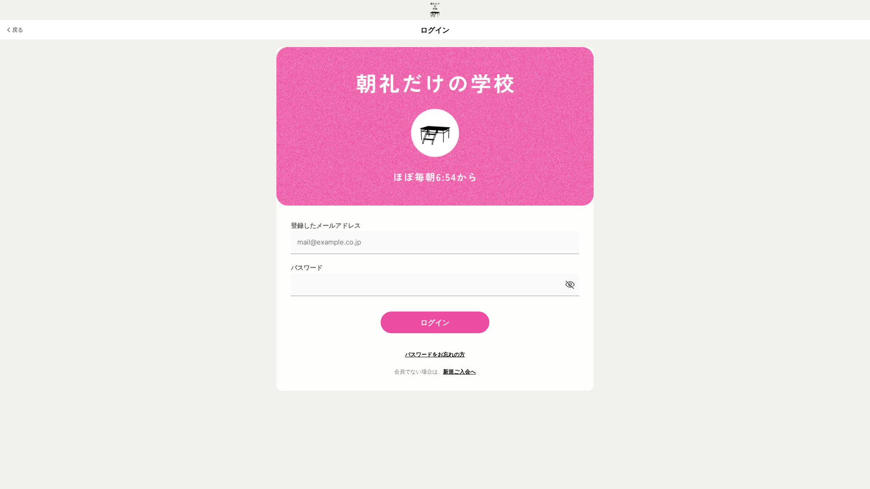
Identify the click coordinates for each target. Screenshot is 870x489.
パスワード (307, 267)
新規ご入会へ (459, 371)
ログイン (435, 322)
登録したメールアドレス (326, 225)
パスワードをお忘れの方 (435, 354)
